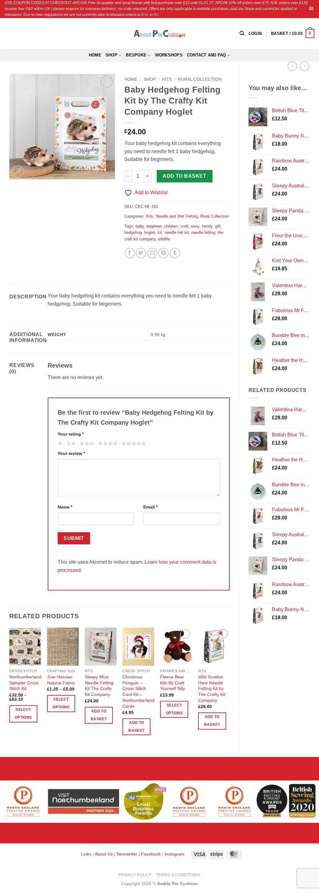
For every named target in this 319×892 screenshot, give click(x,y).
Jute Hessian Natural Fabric (61, 679)
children (171, 226)
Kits (167, 79)
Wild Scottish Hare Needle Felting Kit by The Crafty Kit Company (211, 688)
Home (95, 55)
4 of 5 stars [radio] (107, 444)
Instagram (174, 853)
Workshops (169, 55)
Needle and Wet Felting (177, 216)
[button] (292, 33)
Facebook (151, 853)
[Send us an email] (311, 9)
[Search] (242, 33)
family (207, 226)
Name (65, 506)
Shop (111, 55)
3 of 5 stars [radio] (86, 444)
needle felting (203, 232)
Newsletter (127, 853)
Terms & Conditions (178, 875)
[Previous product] (304, 66)
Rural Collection (199, 79)
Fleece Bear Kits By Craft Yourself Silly (172, 682)
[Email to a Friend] (152, 253)
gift (218, 226)
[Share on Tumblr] (175, 253)
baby (140, 226)
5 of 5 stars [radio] (132, 444)
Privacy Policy (135, 875)
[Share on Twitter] (141, 253)
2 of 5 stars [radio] (70, 444)
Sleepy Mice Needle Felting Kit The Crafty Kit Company (99, 685)
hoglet (149, 232)
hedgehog (133, 232)
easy (195, 226)
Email (150, 506)
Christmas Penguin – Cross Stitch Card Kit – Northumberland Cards (138, 691)
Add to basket (184, 176)
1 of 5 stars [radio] (59, 444)
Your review (71, 453)
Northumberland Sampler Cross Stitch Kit (25, 682)
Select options (23, 713)
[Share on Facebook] (130, 253)
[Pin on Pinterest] (163, 253)
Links (87, 853)
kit (160, 232)
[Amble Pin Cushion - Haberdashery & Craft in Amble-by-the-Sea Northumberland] (159, 33)
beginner (153, 226)
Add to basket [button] (99, 715)
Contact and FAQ (206, 55)
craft (184, 226)
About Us (104, 853)
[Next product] (292, 66)
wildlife (164, 239)
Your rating (71, 434)
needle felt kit (176, 232)
